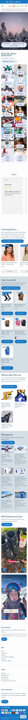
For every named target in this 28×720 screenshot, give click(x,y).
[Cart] (25, 4)
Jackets (7, 71)
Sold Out (9, 270)
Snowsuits (8, 82)
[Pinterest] (6, 706)
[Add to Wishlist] (11, 292)
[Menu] (2, 4)
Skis (7, 145)
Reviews (3, 672)
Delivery (3, 654)
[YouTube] (8, 706)
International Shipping (7, 656)
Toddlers (20, 82)
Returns (3, 657)
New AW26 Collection (11, 287)
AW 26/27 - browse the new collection (14, 43)
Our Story (4, 700)
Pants (20, 71)
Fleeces (7, 124)
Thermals (20, 92)
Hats (20, 113)
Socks (20, 103)
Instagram (6, 523)
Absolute (7, 717)
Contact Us (4, 652)
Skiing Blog (4, 676)
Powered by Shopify (5, 716)
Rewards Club (5, 674)
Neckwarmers (21, 124)
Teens (8, 92)
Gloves (7, 103)
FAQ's (2, 650)
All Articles (8, 441)
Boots (8, 113)
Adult (20, 145)
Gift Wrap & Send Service (8, 679)
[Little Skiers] (13, 5)
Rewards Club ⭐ (9, 60)
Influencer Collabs (6, 659)
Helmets (20, 134)
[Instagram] (2, 706)
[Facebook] (4, 706)
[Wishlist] (22, 5)
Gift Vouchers (5, 677)
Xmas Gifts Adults (20, 157)
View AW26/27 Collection (12, 240)
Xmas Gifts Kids (8, 157)
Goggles (7, 134)
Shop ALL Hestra (9, 385)
